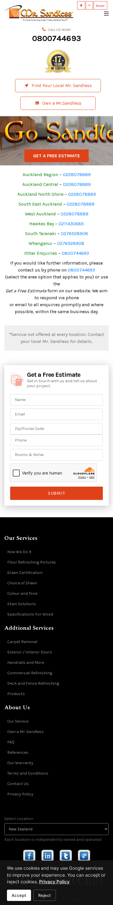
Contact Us (18, 783)
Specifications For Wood (30, 614)
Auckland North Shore (40, 194)
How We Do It (19, 551)
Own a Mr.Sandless (58, 103)
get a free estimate (56, 155)
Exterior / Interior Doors (29, 652)
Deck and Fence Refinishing (33, 683)
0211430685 (71, 223)
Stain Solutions (21, 603)
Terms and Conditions (27, 773)
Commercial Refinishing (29, 673)
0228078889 (77, 174)
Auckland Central (40, 184)
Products (16, 693)
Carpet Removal (22, 641)
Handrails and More (25, 662)
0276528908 (74, 233)
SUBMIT (56, 493)
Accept (19, 895)
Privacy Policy (20, 794)
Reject (44, 895)
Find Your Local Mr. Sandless (58, 85)
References (17, 752)
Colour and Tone (22, 593)
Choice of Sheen (22, 583)
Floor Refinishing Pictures (31, 562)
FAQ (10, 742)
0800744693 (56, 38)
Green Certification (25, 572)
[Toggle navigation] (106, 13)
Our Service (17, 721)
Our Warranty (20, 762)
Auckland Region (40, 174)
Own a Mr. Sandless (25, 731)
